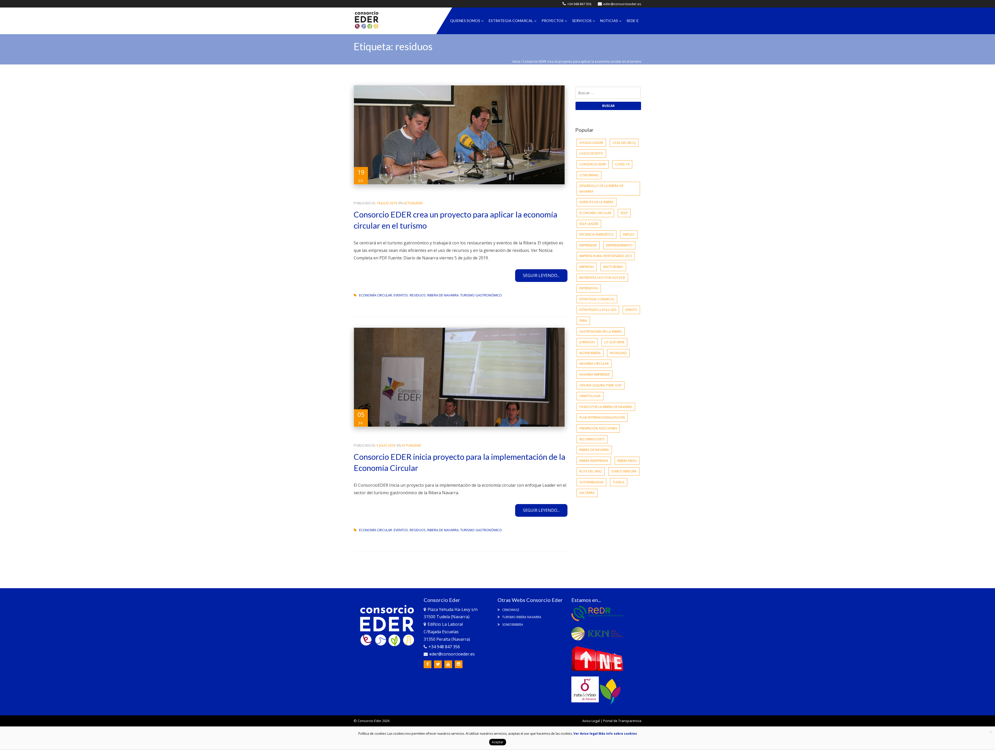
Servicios (582, 20)
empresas (586, 267)
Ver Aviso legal (585, 733)
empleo (629, 234)
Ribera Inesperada (593, 460)
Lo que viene (614, 342)
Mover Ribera (590, 353)
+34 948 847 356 (579, 4)
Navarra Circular (594, 363)
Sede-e (633, 20)
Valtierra (587, 493)
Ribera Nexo (627, 460)
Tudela (618, 482)
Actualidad (413, 203)
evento (631, 310)
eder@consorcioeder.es (622, 4)
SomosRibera (512, 624)
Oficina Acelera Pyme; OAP (600, 385)
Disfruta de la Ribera (596, 202)
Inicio (516, 61)
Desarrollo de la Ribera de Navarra (601, 189)
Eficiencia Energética (596, 234)
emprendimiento (619, 245)
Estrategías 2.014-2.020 (597, 310)
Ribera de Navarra (443, 295)
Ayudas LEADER (591, 143)
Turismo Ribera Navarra (521, 617)
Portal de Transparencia (622, 720)
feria (583, 320)
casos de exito (591, 153)
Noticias (609, 20)
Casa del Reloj (624, 143)
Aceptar (497, 742)
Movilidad (618, 353)
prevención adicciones (598, 428)
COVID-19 (622, 164)
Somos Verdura (624, 471)
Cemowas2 (510, 610)
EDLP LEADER (588, 224)
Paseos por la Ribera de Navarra (605, 407)
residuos (418, 295)
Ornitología (590, 396)
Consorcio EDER (592, 164)
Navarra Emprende (594, 374)
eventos (401, 295)
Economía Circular (375, 295)
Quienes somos (465, 20)
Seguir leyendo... (541, 275)
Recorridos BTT (592, 439)
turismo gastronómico (481, 295)
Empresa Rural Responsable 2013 (605, 256)
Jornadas (587, 342)
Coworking (589, 175)
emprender (588, 245)
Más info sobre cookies (617, 733)
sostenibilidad (591, 482)
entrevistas (588, 288)
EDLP (624, 213)
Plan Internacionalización (602, 417)
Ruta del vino (590, 471)
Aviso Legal (591, 720)
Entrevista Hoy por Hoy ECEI (602, 277)
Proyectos (553, 20)
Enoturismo (613, 267)
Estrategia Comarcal (511, 20)
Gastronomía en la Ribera (600, 331)
